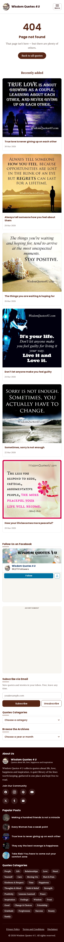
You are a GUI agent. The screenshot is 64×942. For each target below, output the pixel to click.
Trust (49, 899)
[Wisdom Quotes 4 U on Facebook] (5, 792)
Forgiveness (24, 911)
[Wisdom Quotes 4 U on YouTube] (32, 792)
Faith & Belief (32, 888)
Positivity (8, 894)
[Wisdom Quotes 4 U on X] (5, 801)
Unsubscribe (51, 703)
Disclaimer (52, 929)
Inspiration (9, 899)
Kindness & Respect (14, 882)
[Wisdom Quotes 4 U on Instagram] (14, 792)
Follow (28, 575)
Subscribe (21, 703)
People (7, 871)
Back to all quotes (32, 55)
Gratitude (8, 911)
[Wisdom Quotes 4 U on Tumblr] (14, 801)
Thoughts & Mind (12, 888)
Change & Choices (23, 905)
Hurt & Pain (48, 877)
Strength (48, 888)
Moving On (32, 877)
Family (7, 916)
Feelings (24, 899)
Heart (55, 871)
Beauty (51, 911)
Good (7, 905)
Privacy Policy (13, 929)
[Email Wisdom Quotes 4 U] (23, 801)
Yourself (8, 877)
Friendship (42, 905)
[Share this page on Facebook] (57, 575)
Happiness (44, 882)
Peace (43, 894)
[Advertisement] (32, 641)
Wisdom (38, 899)
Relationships (31, 871)
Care (20, 877)
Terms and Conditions (33, 929)
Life (18, 871)
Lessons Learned (27, 894)
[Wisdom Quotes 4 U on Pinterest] (23, 792)
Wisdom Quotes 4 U (24, 566)
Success (39, 911)
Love (45, 871)
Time (31, 882)
